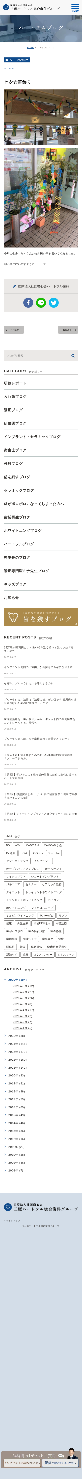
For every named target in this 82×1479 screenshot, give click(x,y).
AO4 (18, 845)
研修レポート (15, 383)
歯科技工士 (30, 939)
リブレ (63, 915)
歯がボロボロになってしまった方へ (34, 504)
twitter (54, 303)
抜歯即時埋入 (42, 923)
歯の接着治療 (36, 931)
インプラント (42, 861)
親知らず (11, 954)
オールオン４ (53, 868)
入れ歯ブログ (15, 397)
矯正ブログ (13, 410)
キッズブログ (15, 584)
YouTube (54, 853)
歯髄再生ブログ (17, 517)
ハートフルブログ (19, 60)
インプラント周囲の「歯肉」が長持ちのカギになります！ (39, 667)
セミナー (31, 884)
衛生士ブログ (15, 450)
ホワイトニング (16, 907)
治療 (61, 939)
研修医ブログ (15, 423)
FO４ (24, 853)
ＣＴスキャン (66, 954)
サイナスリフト (16, 876)
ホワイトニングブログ (23, 531)
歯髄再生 (47, 939)
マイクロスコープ (42, 907)
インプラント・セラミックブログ (32, 437)
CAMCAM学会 (53, 845)
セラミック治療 (52, 884)
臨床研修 (36, 946)
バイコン (53, 900)
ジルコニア (13, 884)
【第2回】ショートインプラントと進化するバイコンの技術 (40, 813)
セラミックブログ (19, 490)
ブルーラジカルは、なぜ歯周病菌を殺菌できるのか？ (37, 738)
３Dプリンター (43, 954)
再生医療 (22, 923)
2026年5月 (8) (22, 1003)
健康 (9, 923)
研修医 (10, 946)
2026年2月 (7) (22, 1022)
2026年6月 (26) (23, 997)
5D (8, 845)
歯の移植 (56, 931)
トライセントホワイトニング (43, 892)
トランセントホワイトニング (24, 900)
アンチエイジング (17, 861)
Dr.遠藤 (10, 853)
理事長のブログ (17, 557)
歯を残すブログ (17, 477)
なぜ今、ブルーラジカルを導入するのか (28, 683)
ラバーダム (46, 915)
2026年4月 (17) (23, 1009)
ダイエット (13, 892)
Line (41, 303)
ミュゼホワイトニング (20, 915)
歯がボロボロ (14, 931)
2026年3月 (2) (22, 1016)
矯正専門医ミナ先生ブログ (26, 571)
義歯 (22, 946)
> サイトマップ (12, 1220)
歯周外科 (11, 939)
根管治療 (61, 923)
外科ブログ (13, 464)
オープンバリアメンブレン (23, 868)
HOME (30, 47)
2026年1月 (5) (22, 1028)
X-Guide (38, 853)
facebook (28, 303)
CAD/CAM (32, 845)
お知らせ (11, 598)
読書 (25, 954)
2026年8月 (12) (23, 985)
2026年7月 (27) (23, 991)
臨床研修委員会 (57, 946)
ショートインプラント (45, 876)
